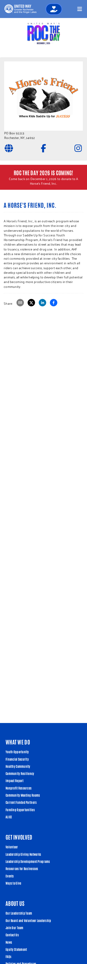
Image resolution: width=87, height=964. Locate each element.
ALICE (9, 817)
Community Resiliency (20, 773)
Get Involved (19, 836)
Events (10, 876)
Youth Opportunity (17, 752)
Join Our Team (14, 927)
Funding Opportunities (20, 809)
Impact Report (15, 780)
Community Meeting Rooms (23, 795)
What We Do (18, 741)
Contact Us (12, 935)
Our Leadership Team (19, 913)
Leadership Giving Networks (23, 854)
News (9, 942)
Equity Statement (16, 949)
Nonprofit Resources (19, 788)
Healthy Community (18, 766)
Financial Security (17, 759)
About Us (15, 903)
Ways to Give (13, 883)
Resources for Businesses (22, 868)
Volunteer (12, 847)
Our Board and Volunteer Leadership (28, 920)
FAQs (8, 956)
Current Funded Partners (21, 802)
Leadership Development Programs (28, 861)
